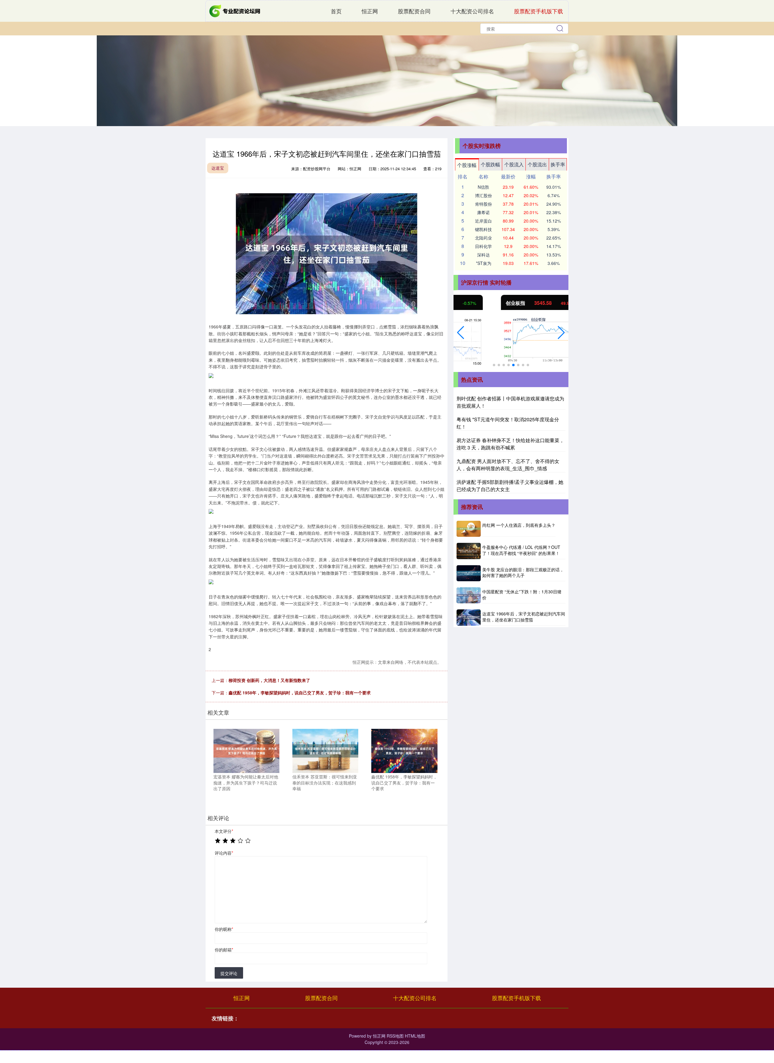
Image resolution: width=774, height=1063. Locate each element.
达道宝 (217, 168)
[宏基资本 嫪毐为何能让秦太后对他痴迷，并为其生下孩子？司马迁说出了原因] (246, 750)
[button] (461, 332)
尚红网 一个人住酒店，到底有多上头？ (518, 525)
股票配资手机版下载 (538, 11)
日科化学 (483, 246)
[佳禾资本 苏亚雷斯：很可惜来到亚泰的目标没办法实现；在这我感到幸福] (325, 750)
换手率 (558, 164)
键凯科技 (483, 229)
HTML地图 (415, 1036)
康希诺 (483, 212)
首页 (336, 11)
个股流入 (514, 164)
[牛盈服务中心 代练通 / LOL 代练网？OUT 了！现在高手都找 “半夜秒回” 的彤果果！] (469, 551)
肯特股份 (483, 204)
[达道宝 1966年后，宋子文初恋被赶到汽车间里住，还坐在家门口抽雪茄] (469, 617)
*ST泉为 (483, 263)
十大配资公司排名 (472, 11)
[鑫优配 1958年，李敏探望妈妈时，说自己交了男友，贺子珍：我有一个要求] (404, 750)
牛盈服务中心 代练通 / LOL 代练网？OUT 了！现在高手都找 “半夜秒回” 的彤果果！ (521, 550)
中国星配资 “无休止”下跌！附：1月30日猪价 (521, 595)
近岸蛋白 (483, 221)
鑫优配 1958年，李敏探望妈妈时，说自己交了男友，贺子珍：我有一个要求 (300, 693)
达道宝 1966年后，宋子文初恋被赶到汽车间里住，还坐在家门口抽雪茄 (523, 617)
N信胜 (483, 187)
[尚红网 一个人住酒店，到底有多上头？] (469, 529)
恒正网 (370, 11)
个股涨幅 (466, 164)
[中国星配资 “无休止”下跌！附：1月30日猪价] (469, 595)
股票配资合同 (414, 11)
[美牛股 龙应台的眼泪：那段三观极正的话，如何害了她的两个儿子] (469, 573)
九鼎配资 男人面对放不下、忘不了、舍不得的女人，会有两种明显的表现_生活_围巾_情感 (508, 465)
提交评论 (228, 973)
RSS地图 (395, 1036)
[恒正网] (235, 10)
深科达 (483, 255)
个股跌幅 (490, 164)
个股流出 (537, 164)
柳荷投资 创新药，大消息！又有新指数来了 (269, 680)
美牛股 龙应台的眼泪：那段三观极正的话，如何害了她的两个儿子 (523, 572)
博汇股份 (483, 195)
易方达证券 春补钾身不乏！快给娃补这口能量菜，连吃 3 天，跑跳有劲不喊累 (510, 444)
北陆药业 (483, 238)
